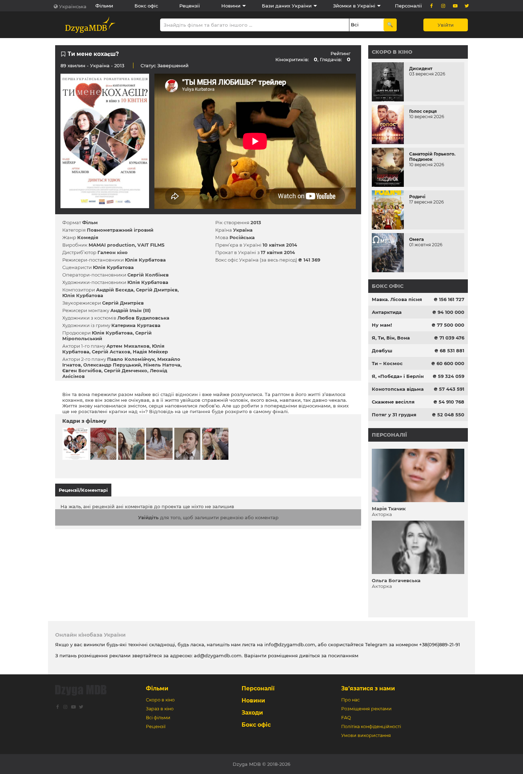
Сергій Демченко (125, 370)
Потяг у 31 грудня (394, 414)
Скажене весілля (393, 402)
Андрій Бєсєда (114, 290)
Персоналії (408, 6)
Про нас (350, 699)
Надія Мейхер (150, 351)
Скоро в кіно (392, 52)
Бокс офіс (146, 6)
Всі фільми (158, 717)
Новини (231, 6)
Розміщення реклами (366, 708)
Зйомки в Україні (354, 6)
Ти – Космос (387, 363)
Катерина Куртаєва (135, 325)
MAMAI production (112, 245)
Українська (72, 6)
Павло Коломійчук (131, 359)
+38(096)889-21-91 (439, 644)
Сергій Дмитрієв (157, 290)
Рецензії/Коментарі (83, 490)
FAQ (346, 717)
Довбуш (382, 350)
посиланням (343, 655)
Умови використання (366, 735)
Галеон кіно (112, 252)
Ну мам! (382, 325)
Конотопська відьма (398, 389)
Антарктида (387, 312)
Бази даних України (287, 6)
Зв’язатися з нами (368, 688)
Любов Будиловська (143, 318)
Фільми (104, 6)
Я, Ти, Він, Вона (391, 338)
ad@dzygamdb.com (218, 655)
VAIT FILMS (150, 245)
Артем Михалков (127, 346)
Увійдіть (148, 517)
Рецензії (189, 6)
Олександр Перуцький (112, 365)
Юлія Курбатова (145, 260)
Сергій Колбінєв (148, 275)
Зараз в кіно (160, 708)
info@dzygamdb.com (289, 644)
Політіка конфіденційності (371, 726)
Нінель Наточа (161, 365)
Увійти (446, 25)
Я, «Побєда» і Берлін (398, 376)
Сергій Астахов (111, 351)
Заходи (252, 712)
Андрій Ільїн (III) (130, 310)
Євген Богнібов (81, 370)
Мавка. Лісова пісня (397, 299)
